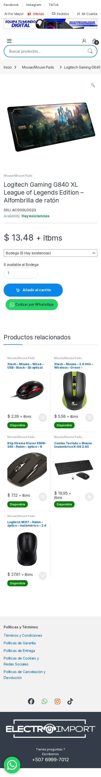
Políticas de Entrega (19, 650)
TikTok (53, 5)
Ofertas (38, 14)
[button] (93, 85)
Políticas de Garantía (20, 643)
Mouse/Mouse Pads (38, 67)
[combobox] (43, 51)
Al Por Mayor (14, 14)
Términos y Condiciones (23, 635)
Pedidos (63, 14)
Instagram (33, 5)
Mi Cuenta (89, 14)
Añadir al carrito (37, 290)
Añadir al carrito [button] (42, 418)
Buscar (90, 51)
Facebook (11, 5)
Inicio (8, 67)
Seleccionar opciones (84, 497)
